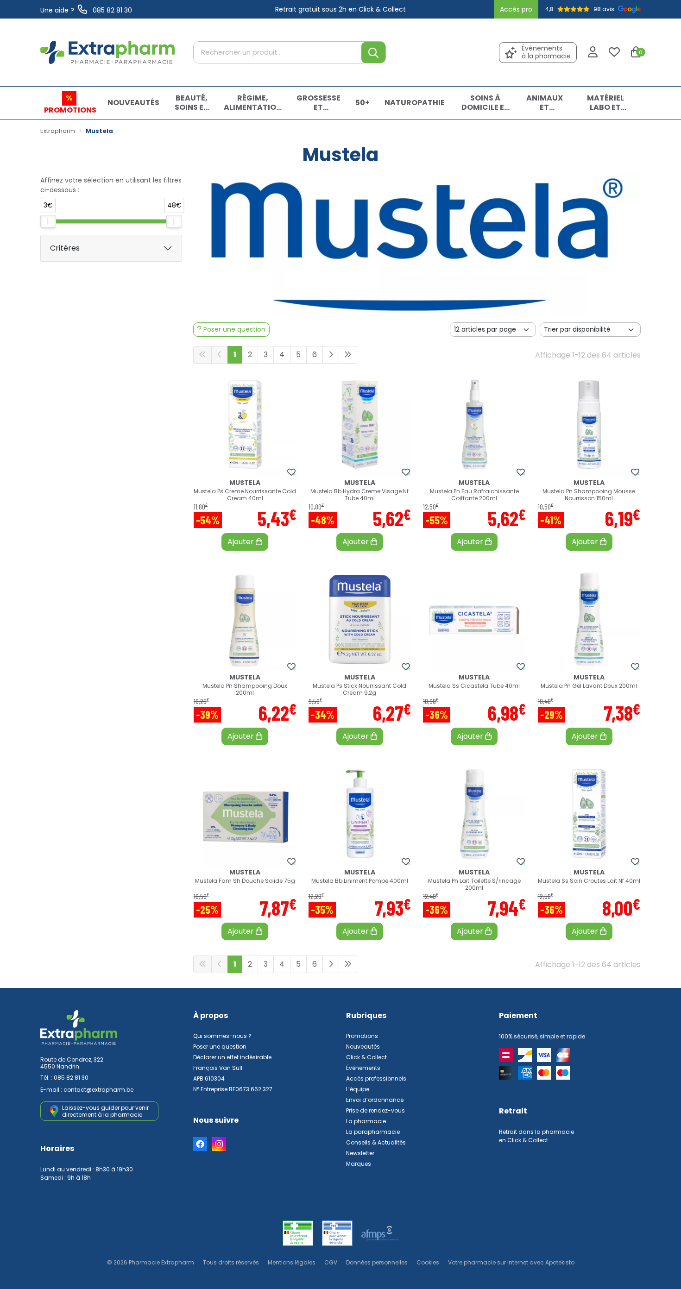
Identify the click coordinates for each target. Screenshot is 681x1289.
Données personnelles (377, 1262)
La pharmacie (366, 1121)
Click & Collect (366, 1057)
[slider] (48, 221)
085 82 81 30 (71, 1078)
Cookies (427, 1262)
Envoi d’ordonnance (375, 1100)
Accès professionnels (376, 1078)
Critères (65, 248)
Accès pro (516, 9)
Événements (363, 1068)
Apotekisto (511, 1262)
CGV (330, 1262)
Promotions (362, 1036)
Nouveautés (363, 1046)
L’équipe (357, 1089)
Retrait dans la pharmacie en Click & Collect (536, 1136)
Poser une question (219, 1046)
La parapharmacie (373, 1132)
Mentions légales (291, 1262)
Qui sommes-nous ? (222, 1036)
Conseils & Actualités (376, 1142)
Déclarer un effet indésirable (232, 1057)
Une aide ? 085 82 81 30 (86, 10)
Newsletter (360, 1153)
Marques (358, 1164)
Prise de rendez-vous (375, 1110)
